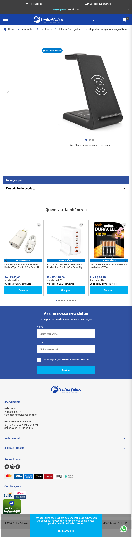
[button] (5, 19)
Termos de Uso (77, 359)
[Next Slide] (128, 9)
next (125, 260)
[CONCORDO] (66, 531)
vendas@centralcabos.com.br (20, 414)
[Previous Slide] (4, 9)
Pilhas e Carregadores (70, 29)
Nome (40, 326)
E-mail (40, 342)
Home (11, 29)
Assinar (66, 370)
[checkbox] (39, 360)
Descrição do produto (20, 188)
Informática (27, 29)
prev (6, 260)
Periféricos (46, 29)
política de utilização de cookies (65, 523)
